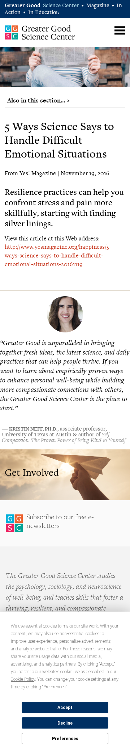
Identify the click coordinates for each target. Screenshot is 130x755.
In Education (43, 13)
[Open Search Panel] (105, 29)
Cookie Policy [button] (23, 679)
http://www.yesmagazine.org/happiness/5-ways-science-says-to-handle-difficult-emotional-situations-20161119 (58, 255)
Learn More (65, 474)
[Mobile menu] (119, 30)
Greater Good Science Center (40, 32)
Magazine (97, 6)
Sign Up (65, 523)
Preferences (65, 738)
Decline (65, 723)
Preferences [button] (54, 686)
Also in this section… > (38, 100)
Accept (65, 707)
